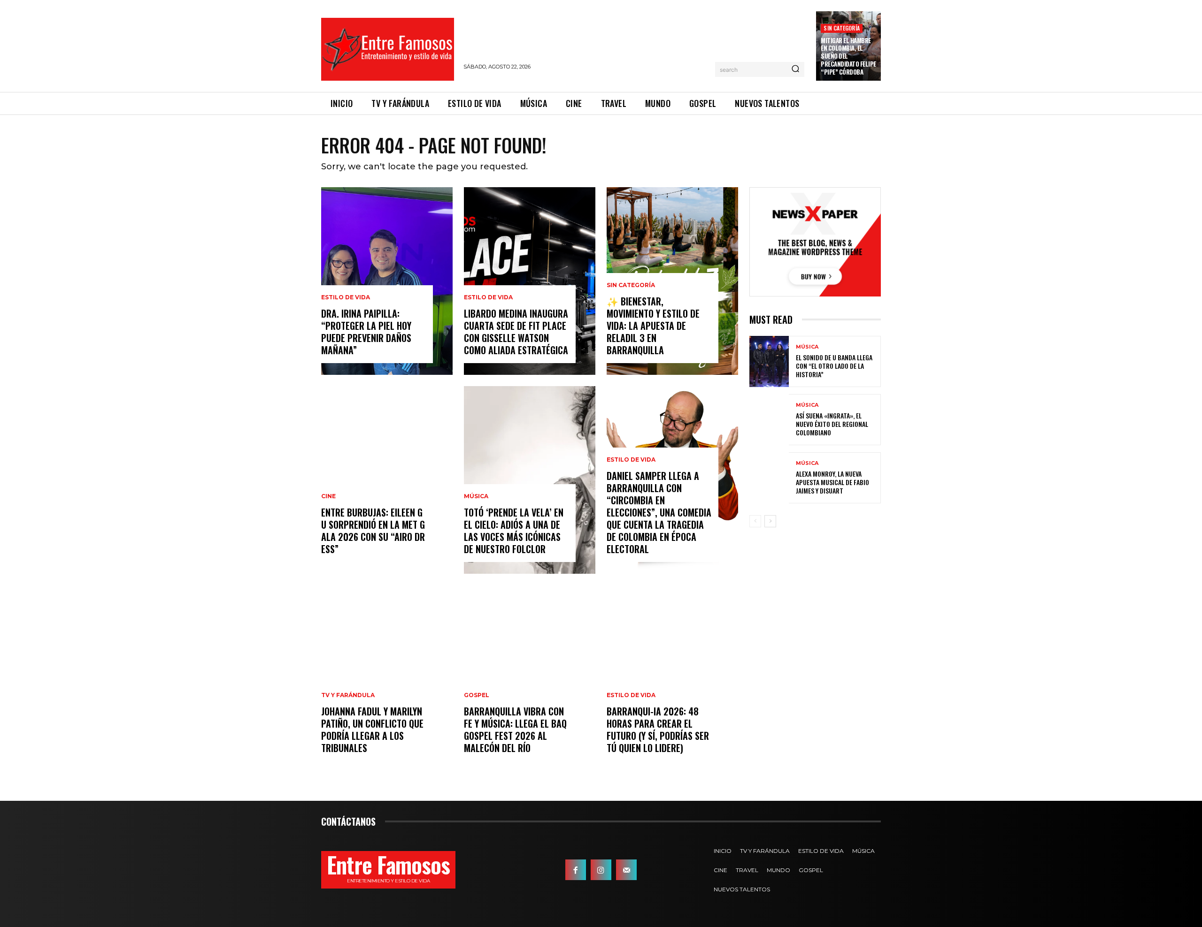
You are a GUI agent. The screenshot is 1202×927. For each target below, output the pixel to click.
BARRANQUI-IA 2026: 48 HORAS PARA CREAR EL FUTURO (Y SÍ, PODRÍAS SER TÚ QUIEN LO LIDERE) (658, 729)
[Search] (795, 69)
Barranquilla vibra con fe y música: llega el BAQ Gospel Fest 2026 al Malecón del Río (515, 729)
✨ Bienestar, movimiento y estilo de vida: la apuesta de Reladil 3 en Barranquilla (653, 325)
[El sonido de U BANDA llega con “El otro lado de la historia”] (769, 361)
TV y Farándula (348, 695)
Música (476, 496)
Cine (328, 496)
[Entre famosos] (387, 49)
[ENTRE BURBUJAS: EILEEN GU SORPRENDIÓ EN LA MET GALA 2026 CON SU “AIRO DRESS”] (387, 480)
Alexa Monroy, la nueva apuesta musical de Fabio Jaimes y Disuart (832, 482)
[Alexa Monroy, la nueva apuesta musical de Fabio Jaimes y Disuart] (769, 477)
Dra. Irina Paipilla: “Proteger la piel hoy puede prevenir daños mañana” (366, 331)
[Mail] (626, 869)
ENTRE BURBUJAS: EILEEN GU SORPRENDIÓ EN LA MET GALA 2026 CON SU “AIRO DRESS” (373, 530)
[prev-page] (755, 521)
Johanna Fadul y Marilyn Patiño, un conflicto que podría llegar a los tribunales (372, 729)
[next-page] (770, 521)
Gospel (476, 695)
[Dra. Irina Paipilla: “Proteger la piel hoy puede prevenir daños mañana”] (387, 281)
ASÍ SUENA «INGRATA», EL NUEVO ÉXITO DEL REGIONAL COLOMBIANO (832, 423)
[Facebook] (575, 869)
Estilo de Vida (345, 297)
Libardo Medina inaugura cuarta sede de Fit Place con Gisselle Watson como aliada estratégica (516, 331)
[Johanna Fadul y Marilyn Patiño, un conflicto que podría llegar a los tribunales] (387, 679)
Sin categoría (842, 28)
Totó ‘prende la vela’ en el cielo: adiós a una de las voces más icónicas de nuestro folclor (513, 530)
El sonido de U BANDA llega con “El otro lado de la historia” (834, 365)
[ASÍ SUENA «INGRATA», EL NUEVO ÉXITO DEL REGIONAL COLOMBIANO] (769, 419)
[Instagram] (601, 869)
